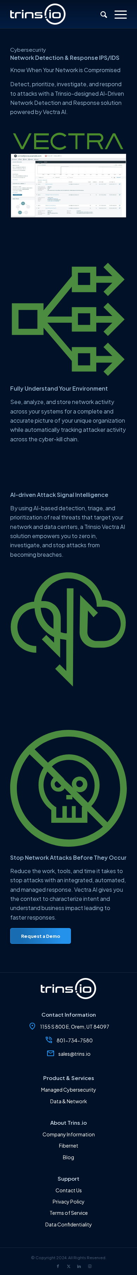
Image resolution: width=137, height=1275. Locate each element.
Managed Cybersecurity (68, 1089)
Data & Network (68, 1101)
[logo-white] (56, 14)
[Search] (100, 14)
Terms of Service (69, 1213)
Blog (68, 1157)
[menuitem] (100, 14)
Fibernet (68, 1145)
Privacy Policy (69, 1201)
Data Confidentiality (68, 1224)
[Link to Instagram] (89, 1266)
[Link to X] (68, 1266)
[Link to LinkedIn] (79, 1266)
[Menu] (117, 14)
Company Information (69, 1134)
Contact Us (69, 1190)
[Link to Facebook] (58, 1266)
